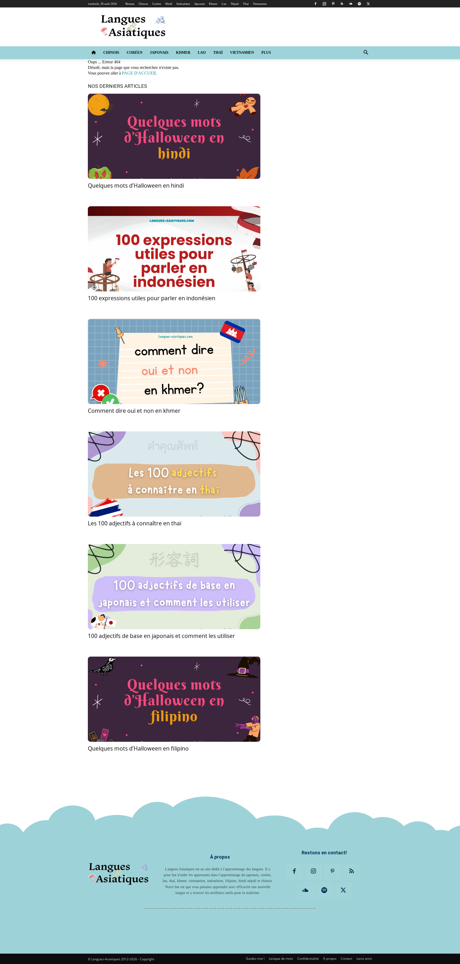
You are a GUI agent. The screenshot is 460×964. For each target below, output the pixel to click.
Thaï (246, 3)
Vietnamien (260, 3)
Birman (129, 3)
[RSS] (342, 3)
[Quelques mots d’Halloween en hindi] (174, 136)
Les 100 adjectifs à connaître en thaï (134, 523)
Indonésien (183, 3)
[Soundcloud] (351, 3)
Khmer (213, 3)
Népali (235, 3)
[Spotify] (359, 3)
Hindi (168, 3)
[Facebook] (315, 3)
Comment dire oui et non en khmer (134, 410)
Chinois (143, 3)
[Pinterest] (333, 3)
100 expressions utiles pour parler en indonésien (151, 298)
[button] (365, 53)
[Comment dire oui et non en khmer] (174, 361)
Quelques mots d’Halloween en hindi (136, 185)
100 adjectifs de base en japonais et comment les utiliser (161, 636)
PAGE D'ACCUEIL (139, 73)
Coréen (156, 3)
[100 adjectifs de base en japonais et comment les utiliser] (174, 586)
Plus (266, 53)
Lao (224, 3)
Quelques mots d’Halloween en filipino (138, 748)
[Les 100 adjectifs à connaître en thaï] (174, 474)
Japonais (199, 3)
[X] (368, 3)
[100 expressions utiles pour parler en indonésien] (174, 248)
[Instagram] (324, 3)
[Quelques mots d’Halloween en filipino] (174, 699)
